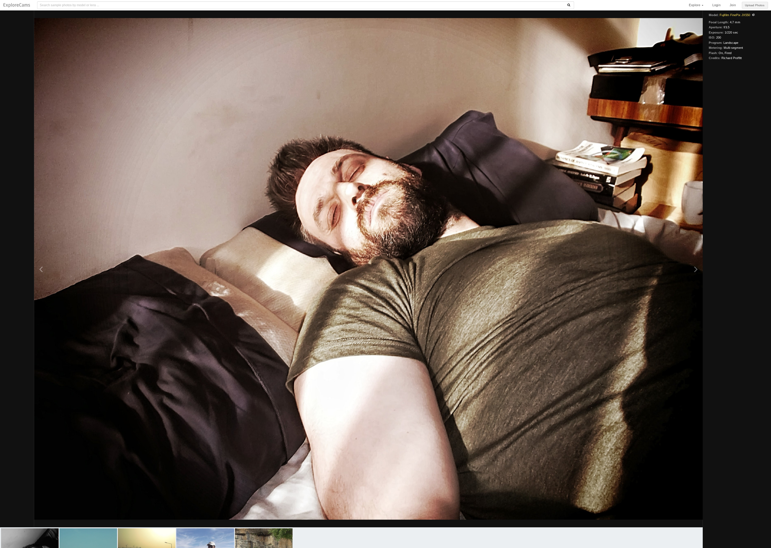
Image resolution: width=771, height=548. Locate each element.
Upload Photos (754, 5)
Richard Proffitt (731, 58)
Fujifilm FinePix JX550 (735, 15)
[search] (569, 5)
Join (733, 5)
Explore (695, 5)
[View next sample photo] (695, 268)
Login (716, 5)
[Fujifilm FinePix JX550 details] (753, 15)
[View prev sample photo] (41, 268)
